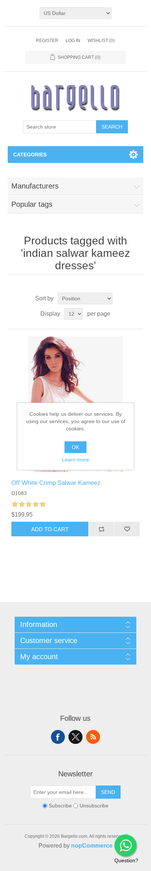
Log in (73, 40)
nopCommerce (92, 846)
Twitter (75, 737)
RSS (93, 737)
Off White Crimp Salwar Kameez (55, 482)
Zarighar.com (102, 864)
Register (47, 40)
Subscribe (60, 806)
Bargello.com (64, 864)
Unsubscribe (94, 806)
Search (112, 127)
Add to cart (50, 529)
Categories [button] (30, 154)
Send (108, 792)
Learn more (75, 460)
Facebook (58, 737)
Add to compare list (101, 529)
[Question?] (125, 845)
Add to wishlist (127, 529)
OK (75, 447)
